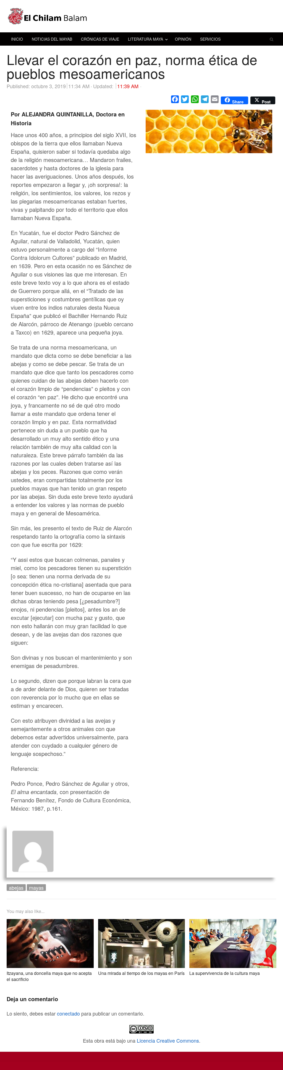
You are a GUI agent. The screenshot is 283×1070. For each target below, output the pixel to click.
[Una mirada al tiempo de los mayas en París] (141, 923)
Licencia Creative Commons (168, 1040)
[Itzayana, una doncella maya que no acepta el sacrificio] (50, 923)
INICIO (17, 39)
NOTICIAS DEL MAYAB (52, 39)
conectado (68, 1013)
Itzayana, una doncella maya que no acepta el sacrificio (49, 976)
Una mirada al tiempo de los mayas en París (141, 973)
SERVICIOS (210, 39)
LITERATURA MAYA (145, 39)
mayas (36, 887)
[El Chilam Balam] (141, 16)
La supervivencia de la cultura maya (224, 973)
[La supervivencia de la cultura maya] (232, 923)
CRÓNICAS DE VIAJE (100, 39)
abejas (16, 887)
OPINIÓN (183, 39)
